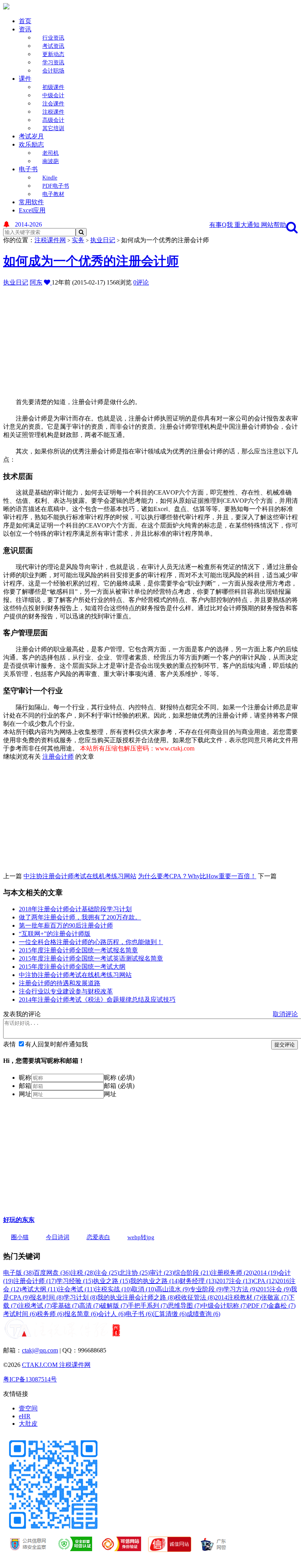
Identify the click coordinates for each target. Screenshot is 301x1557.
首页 (25, 21)
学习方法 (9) (240, 1289)
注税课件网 (50, 240)
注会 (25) (107, 1272)
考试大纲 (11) (39, 1289)
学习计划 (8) (80, 1297)
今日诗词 (57, 1237)
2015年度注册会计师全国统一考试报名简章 (78, 950)
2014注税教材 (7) (238, 1297)
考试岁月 (31, 136)
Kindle (49, 178)
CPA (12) (265, 1281)
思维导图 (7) (184, 1305)
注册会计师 (58, 756)
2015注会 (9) (274, 1289)
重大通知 (247, 224)
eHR (25, 1416)
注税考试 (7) (35, 1305)
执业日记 (102, 240)
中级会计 (53, 95)
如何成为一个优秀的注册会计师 (91, 261)
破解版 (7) (114, 1305)
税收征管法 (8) (195, 1297)
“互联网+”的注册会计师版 (55, 933)
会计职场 (53, 71)
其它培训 (53, 128)
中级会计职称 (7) (224, 1305)
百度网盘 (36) (52, 1272)
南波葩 (50, 161)
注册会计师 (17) (34, 1281)
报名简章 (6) (81, 1313)
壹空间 (28, 1408)
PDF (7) (258, 1305)
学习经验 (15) (74, 1281)
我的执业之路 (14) (155, 1281)
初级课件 (53, 87)
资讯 (25, 29)
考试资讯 (53, 46)
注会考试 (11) (76, 1289)
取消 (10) (144, 1289)
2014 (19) (266, 1272)
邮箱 (25, 1085)
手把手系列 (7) (148, 1305)
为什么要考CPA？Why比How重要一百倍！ (197, 876)
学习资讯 (53, 62)
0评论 (141, 282)
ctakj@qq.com (40, 1350)
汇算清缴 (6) (170, 1313)
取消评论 (285, 1014)
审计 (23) (162, 1272)
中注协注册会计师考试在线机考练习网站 (80, 876)
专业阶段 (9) (206, 1289)
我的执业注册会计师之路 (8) (136, 1297)
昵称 (25, 1077)
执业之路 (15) (111, 1281)
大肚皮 (28, 1423)
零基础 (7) (65, 1305)
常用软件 (31, 202)
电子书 (28, 169)
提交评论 (284, 1045)
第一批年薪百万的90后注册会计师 (66, 925)
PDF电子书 (55, 186)
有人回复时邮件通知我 (56, 1044)
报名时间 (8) (46, 1297)
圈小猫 (20, 1237)
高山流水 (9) (173, 1289)
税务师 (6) (50, 1313)
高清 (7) (89, 1305)
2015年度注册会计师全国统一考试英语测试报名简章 (91, 958)
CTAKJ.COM (40, 1364)
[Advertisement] (152, 342)
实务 (78, 240)
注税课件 (53, 112)
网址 (25, 1094)
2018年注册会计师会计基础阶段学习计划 (75, 909)
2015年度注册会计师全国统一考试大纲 (72, 966)
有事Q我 (221, 224)
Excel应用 (32, 210)
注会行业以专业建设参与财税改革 (66, 991)
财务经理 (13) (198, 1281)
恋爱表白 (98, 1237)
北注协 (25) (134, 1272)
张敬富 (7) (274, 1297)
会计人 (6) (111, 1313)
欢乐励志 (31, 144)
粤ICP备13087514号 (30, 1379)
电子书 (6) (139, 1313)
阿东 (36, 282)
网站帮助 (273, 224)
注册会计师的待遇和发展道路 (59, 983)
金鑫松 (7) (282, 1305)
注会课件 (53, 104)
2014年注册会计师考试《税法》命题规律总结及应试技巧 (97, 999)
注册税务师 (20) (232, 1272)
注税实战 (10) (113, 1289)
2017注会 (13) (234, 1281)
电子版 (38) (18, 1272)
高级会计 (53, 120)
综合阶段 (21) (192, 1272)
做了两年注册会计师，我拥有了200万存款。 (80, 917)
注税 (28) (83, 1272)
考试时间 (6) (20, 1313)
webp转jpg (140, 1237)
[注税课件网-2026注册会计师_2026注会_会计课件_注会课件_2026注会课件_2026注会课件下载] (6, 7)
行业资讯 (53, 38)
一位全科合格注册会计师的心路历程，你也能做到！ (91, 942)
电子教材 (53, 194)
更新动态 (53, 54)
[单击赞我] (48, 282)
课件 (25, 78)
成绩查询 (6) (203, 1313)
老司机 (50, 153)
